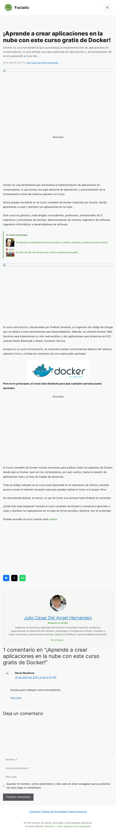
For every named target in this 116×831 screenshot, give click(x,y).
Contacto (34, 811)
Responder (15, 697)
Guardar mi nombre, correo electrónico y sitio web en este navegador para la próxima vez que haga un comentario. (58, 785)
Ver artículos (57, 640)
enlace (53, 519)
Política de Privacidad (54, 811)
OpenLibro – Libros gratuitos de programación (67, 826)
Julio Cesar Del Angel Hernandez (58, 617)
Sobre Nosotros (77, 811)
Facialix (22, 7)
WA (23, 577)
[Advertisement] (58, 23)
